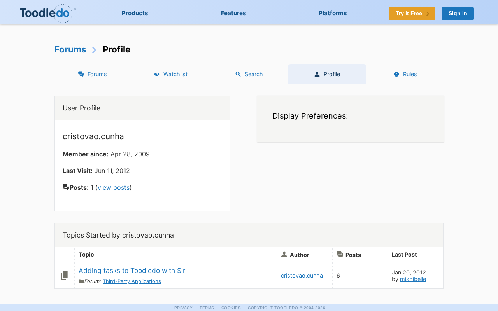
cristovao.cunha (302, 275)
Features (233, 13)
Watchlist (175, 74)
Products (135, 13)
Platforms (333, 13)
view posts (114, 187)
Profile (332, 74)
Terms (207, 308)
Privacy (183, 308)
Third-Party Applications (132, 281)
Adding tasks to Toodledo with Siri (133, 270)
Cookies (231, 308)
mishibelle (413, 279)
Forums (70, 49)
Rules (410, 74)
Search (254, 74)
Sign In (458, 13)
